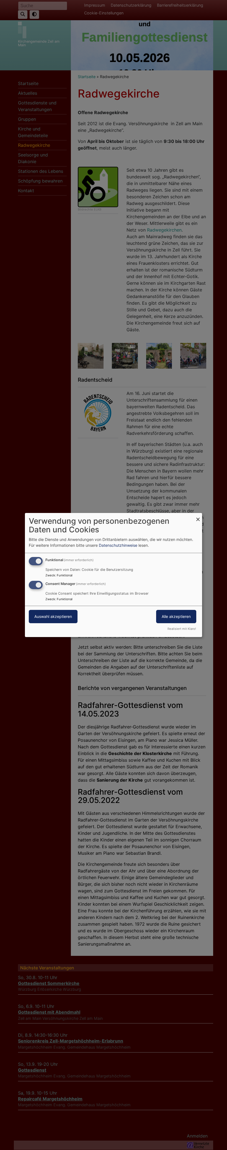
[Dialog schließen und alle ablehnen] (198, 516)
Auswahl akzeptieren (53, 616)
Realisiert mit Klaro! (181, 629)
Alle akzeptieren (176, 616)
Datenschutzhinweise (118, 545)
